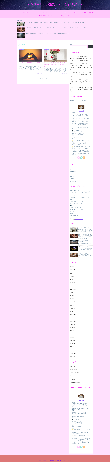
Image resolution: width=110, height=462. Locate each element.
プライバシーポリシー (55, 458)
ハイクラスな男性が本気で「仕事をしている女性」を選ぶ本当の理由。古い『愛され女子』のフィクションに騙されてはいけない (81, 58)
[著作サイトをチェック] (78, 157)
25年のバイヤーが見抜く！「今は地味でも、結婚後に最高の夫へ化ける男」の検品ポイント (81, 81)
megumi (81, 111)
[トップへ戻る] (108, 460)
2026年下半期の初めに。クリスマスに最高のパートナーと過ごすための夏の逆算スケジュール (81, 74)
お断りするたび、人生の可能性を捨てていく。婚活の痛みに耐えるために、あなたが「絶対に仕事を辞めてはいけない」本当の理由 (81, 66)
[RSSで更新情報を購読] (84, 157)
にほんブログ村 (79, 219)
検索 (71, 44)
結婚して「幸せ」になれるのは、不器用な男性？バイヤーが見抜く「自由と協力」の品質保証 (81, 89)
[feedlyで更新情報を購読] (81, 157)
